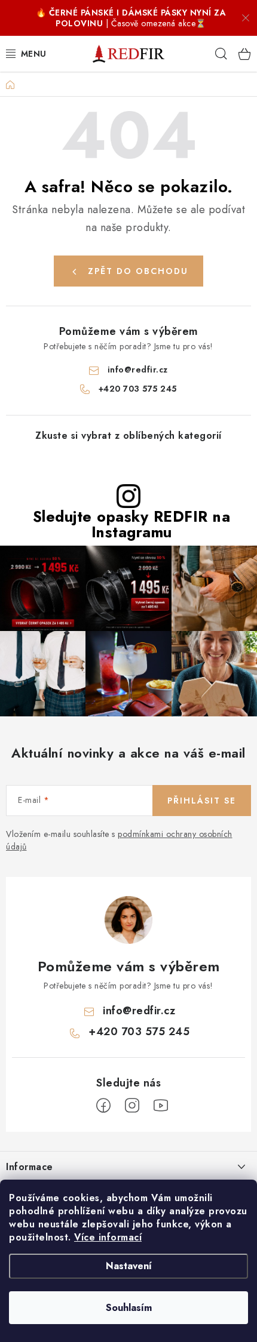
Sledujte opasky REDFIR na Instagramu (132, 524)
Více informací (108, 1237)
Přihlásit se (201, 801)
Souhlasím (129, 1308)
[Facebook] (103, 1105)
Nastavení (129, 1266)
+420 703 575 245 (138, 389)
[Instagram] (132, 1105)
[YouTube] (161, 1105)
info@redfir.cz (138, 369)
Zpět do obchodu (138, 271)
